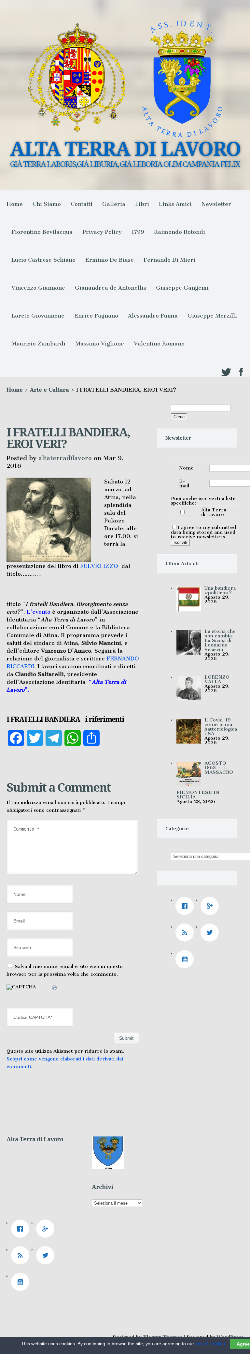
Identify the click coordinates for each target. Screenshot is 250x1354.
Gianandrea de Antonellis (110, 287)
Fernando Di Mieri (169, 260)
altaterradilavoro (65, 458)
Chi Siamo (47, 204)
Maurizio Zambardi (38, 343)
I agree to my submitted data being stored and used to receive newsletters (203, 532)
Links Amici (175, 204)
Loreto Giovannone (37, 315)
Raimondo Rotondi (179, 232)
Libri (142, 204)
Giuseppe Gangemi (182, 287)
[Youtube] (186, 959)
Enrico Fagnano (96, 315)
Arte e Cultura (49, 389)
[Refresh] (54, 989)
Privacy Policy (102, 232)
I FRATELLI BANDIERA (43, 719)
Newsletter (216, 204)
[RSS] (186, 932)
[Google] (211, 906)
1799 (138, 232)
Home (15, 204)
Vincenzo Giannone (38, 287)
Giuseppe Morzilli (212, 315)
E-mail (184, 483)
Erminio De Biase (109, 260)
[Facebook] (186, 906)
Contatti (81, 204)
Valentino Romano (159, 343)
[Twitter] (211, 932)
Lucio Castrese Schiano (43, 260)
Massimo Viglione (99, 343)
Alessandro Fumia (153, 315)
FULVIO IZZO (99, 566)
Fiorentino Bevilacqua (42, 232)
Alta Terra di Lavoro (213, 512)
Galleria (113, 204)
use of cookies (210, 1343)
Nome (186, 468)
